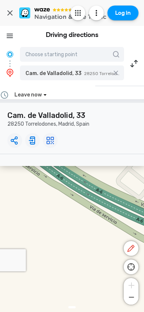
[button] (72, 72)
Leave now (28, 95)
